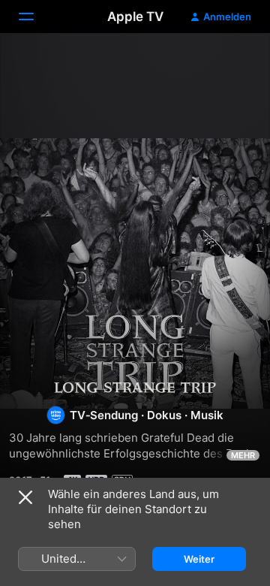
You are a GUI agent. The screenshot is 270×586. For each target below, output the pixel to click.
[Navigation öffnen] (35, 16)
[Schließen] (25, 497)
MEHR (243, 455)
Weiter (199, 559)
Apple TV (135, 16)
